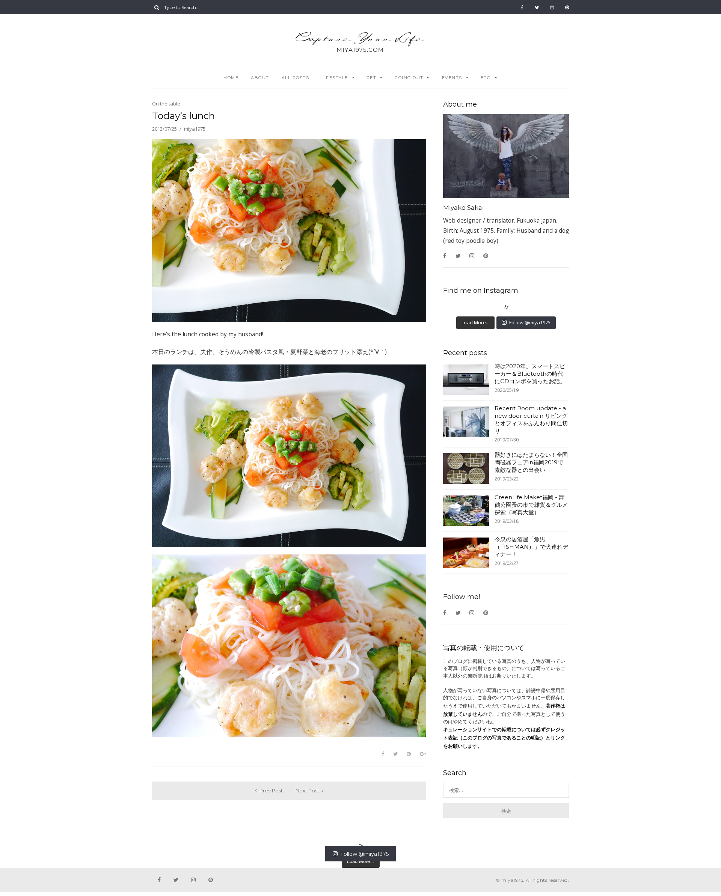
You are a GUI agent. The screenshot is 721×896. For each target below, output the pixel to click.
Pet (372, 77)
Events (452, 77)
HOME (230, 77)
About (260, 77)
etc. (486, 77)
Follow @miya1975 (530, 322)
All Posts (295, 77)
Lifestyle (334, 77)
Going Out (409, 77)
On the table (166, 103)
